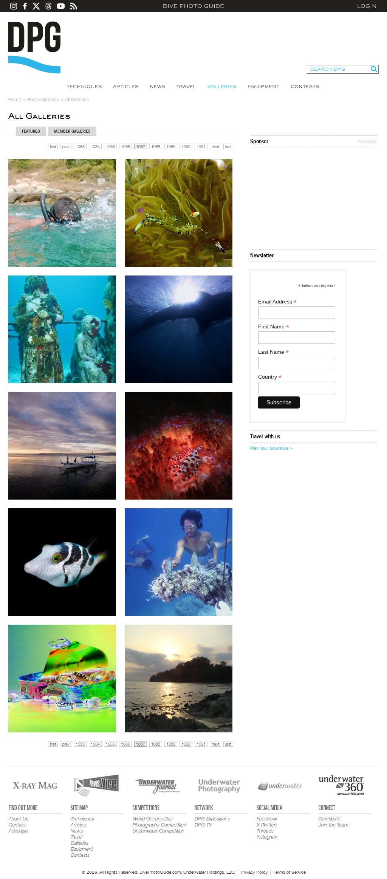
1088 (155, 146)
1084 (95, 146)
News (157, 86)
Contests (305, 86)
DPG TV (203, 825)
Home (14, 99)
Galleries (221, 86)
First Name (273, 326)
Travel (186, 86)
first (53, 146)
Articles (125, 86)
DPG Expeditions (212, 819)
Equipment (263, 86)
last (228, 146)
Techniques (84, 86)
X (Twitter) (267, 825)
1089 (170, 146)
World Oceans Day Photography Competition (159, 822)
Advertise (367, 141)
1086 (125, 146)
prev (66, 146)
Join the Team (333, 825)
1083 (80, 146)
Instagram (267, 837)
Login (367, 6)
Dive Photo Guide (193, 6)
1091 (201, 146)
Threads (265, 831)
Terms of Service (290, 872)
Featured (31, 131)
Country (270, 377)
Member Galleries (72, 131)
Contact (17, 825)
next (215, 146)
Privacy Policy (254, 872)
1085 (110, 146)
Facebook (267, 819)
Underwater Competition (158, 831)
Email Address (277, 301)
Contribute (330, 819)
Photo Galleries (43, 99)
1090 (185, 146)
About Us (18, 819)
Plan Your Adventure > (271, 448)
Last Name (273, 352)
